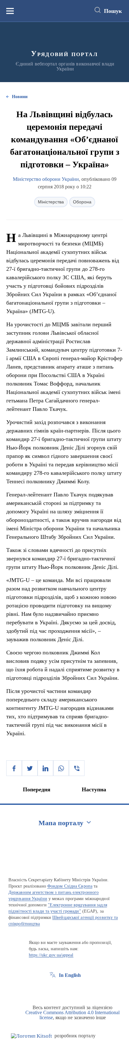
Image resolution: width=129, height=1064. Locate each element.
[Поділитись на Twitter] (29, 768)
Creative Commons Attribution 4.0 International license (72, 1015)
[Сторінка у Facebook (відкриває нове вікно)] (52, 989)
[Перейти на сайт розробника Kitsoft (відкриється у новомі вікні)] (31, 1036)
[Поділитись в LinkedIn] (45, 768)
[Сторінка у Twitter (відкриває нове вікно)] (64, 989)
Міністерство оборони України (46, 179)
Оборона (82, 201)
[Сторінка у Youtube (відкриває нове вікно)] (76, 989)
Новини (20, 96)
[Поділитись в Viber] (76, 768)
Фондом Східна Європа (69, 886)
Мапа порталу (61, 823)
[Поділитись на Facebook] (14, 768)
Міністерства (51, 201)
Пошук (113, 11)
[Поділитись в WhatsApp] (61, 768)
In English (70, 975)
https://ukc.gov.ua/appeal (51, 955)
